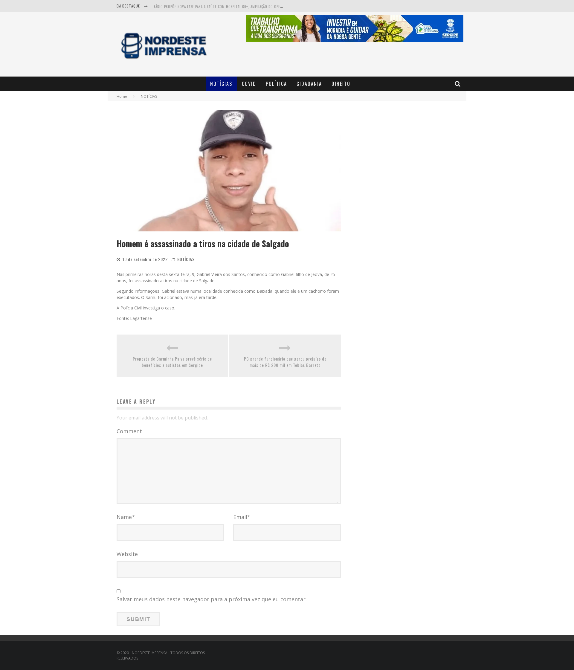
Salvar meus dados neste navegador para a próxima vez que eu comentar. (212, 599)
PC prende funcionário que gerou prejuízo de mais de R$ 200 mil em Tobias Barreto (285, 361)
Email (241, 517)
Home (122, 96)
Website (127, 554)
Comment (129, 431)
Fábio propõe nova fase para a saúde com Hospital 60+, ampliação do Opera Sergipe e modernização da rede (247, 6)
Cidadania (309, 83)
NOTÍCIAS (221, 83)
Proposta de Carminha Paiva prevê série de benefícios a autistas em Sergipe (172, 361)
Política (276, 83)
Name (126, 517)
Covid (249, 83)
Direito (341, 83)
